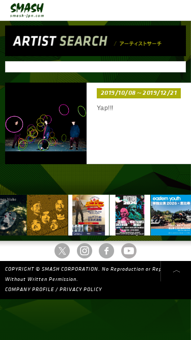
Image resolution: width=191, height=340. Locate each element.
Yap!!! (105, 108)
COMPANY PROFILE (29, 289)
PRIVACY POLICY (81, 289)
